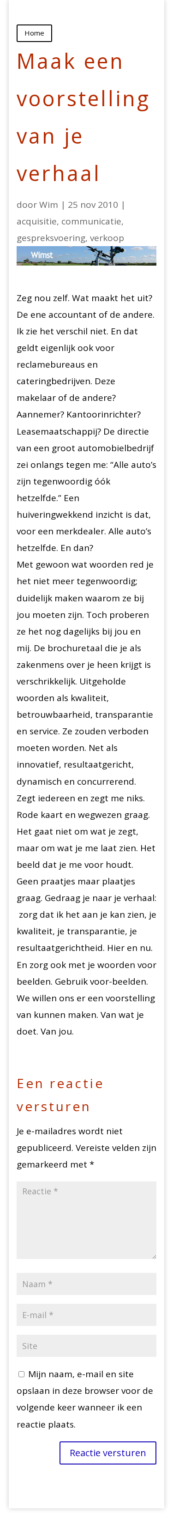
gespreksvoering (51, 238)
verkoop (107, 238)
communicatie (91, 221)
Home (34, 32)
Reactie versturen (108, 1452)
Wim (48, 205)
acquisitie (37, 221)
